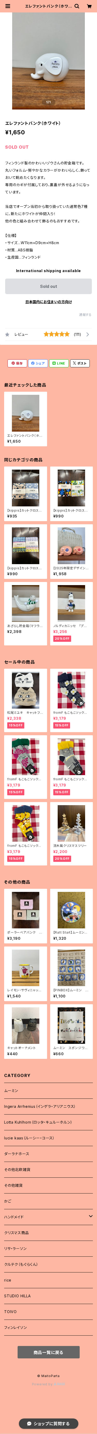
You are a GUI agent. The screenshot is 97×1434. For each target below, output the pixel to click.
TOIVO (10, 1311)
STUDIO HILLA (17, 1296)
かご (7, 1201)
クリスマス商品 (16, 1233)
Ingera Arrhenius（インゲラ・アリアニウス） (40, 1106)
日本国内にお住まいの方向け (48, 302)
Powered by (43, 1384)
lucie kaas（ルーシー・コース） (29, 1138)
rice (7, 1280)
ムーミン (11, 1090)
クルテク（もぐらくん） (21, 1264)
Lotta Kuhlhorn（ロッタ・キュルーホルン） (38, 1122)
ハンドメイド (14, 1217)
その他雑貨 (13, 1185)
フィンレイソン (15, 1327)
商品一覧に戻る (49, 1352)
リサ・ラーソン (15, 1248)
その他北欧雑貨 (17, 1169)
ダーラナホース (16, 1154)
